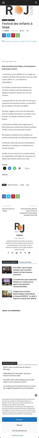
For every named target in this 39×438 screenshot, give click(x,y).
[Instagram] (13, 253)
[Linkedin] (17, 253)
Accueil (4, 17)
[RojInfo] (19, 10)
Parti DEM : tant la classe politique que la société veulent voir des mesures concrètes (18, 381)
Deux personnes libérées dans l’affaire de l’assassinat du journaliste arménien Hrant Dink (28, 212)
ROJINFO (6, 30)
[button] (36, 395)
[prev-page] (3, 303)
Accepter (19, 419)
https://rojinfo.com (19, 238)
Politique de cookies (17, 435)
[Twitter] (9, 35)
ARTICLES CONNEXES (10, 262)
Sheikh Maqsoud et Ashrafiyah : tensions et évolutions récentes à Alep (17, 374)
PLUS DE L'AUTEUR (25, 262)
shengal (22, 185)
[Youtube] (30, 253)
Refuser (19, 425)
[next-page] (6, 303)
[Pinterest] (13, 35)
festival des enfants (13, 185)
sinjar (27, 185)
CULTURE (10, 17)
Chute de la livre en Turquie (8, 210)
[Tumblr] (21, 253)
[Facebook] (4, 35)
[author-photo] (19, 232)
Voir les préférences (19, 431)
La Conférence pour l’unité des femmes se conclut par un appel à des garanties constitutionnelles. (19, 387)
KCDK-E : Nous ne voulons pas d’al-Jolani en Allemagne (17, 368)
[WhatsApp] (18, 35)
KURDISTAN (11, 20)
